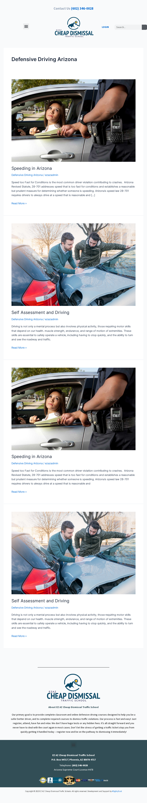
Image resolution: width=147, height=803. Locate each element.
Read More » (19, 203)
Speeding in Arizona (31, 168)
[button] (26, 26)
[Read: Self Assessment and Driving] (73, 264)
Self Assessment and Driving (40, 312)
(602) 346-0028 (82, 8)
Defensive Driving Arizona (27, 175)
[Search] (144, 27)
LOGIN (105, 27)
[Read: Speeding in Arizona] (73, 120)
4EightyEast (117, 791)
